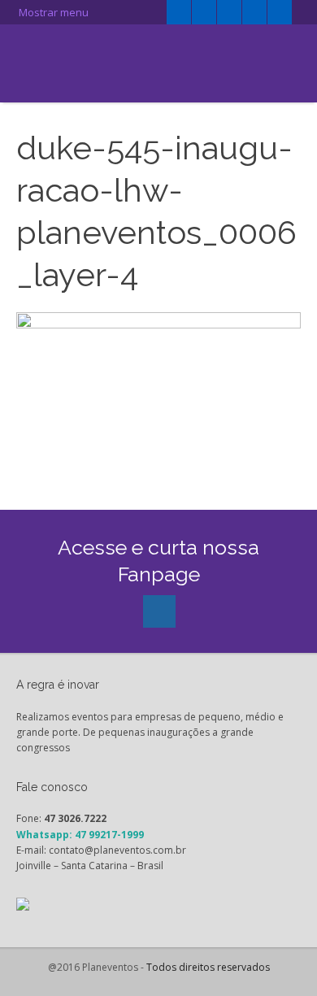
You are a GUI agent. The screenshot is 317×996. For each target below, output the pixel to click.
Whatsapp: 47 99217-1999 (80, 835)
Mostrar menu (52, 12)
